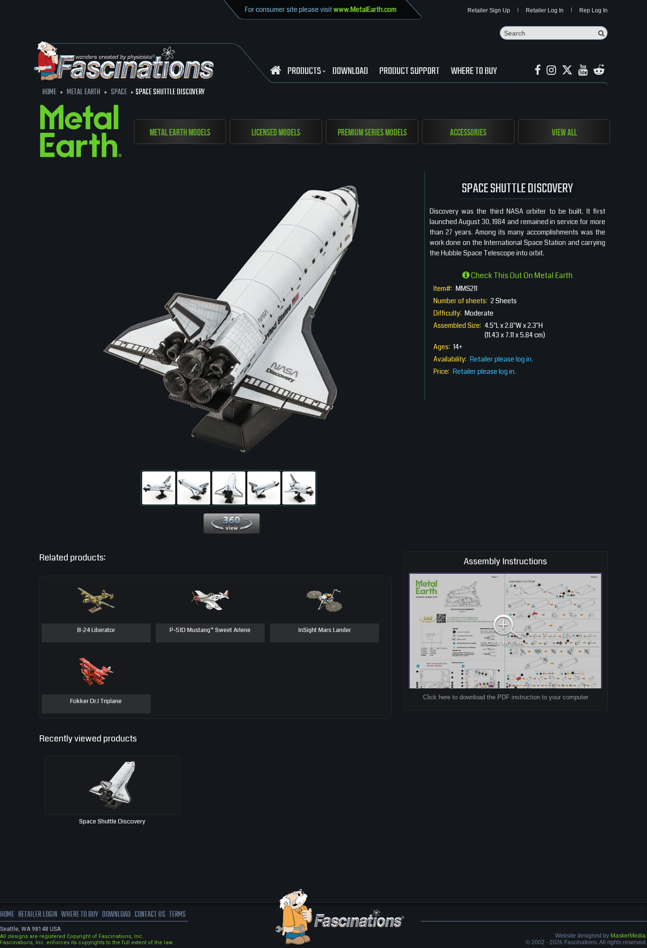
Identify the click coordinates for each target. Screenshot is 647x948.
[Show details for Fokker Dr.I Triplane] (96, 671)
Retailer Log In (545, 10)
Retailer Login (37, 915)
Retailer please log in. (501, 359)
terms (177, 915)
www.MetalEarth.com (364, 9)
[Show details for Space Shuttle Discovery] (112, 785)
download (350, 71)
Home (7, 915)
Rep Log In (593, 10)
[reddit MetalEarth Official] (599, 70)
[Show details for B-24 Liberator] (96, 599)
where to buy (79, 915)
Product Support (409, 71)
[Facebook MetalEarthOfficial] (537, 70)
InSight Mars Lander (324, 630)
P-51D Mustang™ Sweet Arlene (210, 630)
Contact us (150, 915)
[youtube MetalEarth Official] (583, 70)
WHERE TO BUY (474, 71)
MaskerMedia (628, 935)
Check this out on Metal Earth (521, 275)
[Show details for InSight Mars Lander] (324, 599)
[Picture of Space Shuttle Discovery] (158, 488)
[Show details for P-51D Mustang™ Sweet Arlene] (210, 599)
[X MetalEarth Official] (567, 70)
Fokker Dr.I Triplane (96, 701)
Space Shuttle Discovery (112, 821)
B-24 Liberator (96, 630)
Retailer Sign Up (488, 10)
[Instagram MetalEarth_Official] (551, 70)
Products (304, 71)
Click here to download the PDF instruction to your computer (505, 697)
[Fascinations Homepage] (275, 70)
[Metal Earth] (80, 132)
